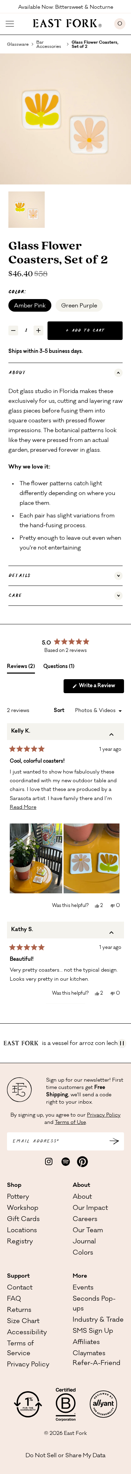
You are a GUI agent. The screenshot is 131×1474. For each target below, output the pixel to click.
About (17, 373)
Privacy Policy (104, 1115)
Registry (20, 1242)
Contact (19, 1288)
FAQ (14, 1299)
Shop (14, 1185)
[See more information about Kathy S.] (111, 934)
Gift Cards (23, 1220)
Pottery (18, 1197)
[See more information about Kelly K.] (111, 735)
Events (83, 1288)
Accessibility (27, 1333)
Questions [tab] (58, 668)
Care (15, 595)
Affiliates (86, 1342)
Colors (83, 1253)
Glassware (18, 45)
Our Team (88, 1231)
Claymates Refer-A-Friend (97, 1359)
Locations (22, 1231)
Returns (19, 1310)
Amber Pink (30, 306)
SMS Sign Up (93, 1331)
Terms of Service (20, 1349)
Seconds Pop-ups (94, 1304)
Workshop (22, 1208)
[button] (36, 858)
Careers (85, 1220)
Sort (59, 711)
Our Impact (90, 1208)
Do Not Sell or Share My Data (65, 1456)
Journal (84, 1242)
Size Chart (23, 1322)
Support (18, 1276)
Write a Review (101, 688)
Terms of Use (70, 1122)
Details (19, 576)
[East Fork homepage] (64, 22)
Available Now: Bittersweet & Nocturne (65, 7)
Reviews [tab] (21, 668)
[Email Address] (114, 1141)
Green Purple (79, 306)
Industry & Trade (98, 1320)
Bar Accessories (48, 45)
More (80, 1276)
